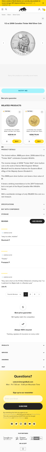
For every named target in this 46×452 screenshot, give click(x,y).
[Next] (42, 43)
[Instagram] (21, 424)
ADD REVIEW (37, 221)
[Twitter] (16, 424)
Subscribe (23, 406)
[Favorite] (43, 18)
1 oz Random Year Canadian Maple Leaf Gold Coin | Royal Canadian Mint (34, 130)
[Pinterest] (34, 424)
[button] (23, 98)
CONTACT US (6, 5)
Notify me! (23, 91)
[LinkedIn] (25, 424)
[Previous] (3, 43)
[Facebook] (12, 424)
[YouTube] (29, 424)
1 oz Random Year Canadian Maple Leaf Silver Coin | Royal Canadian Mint (12, 130)
